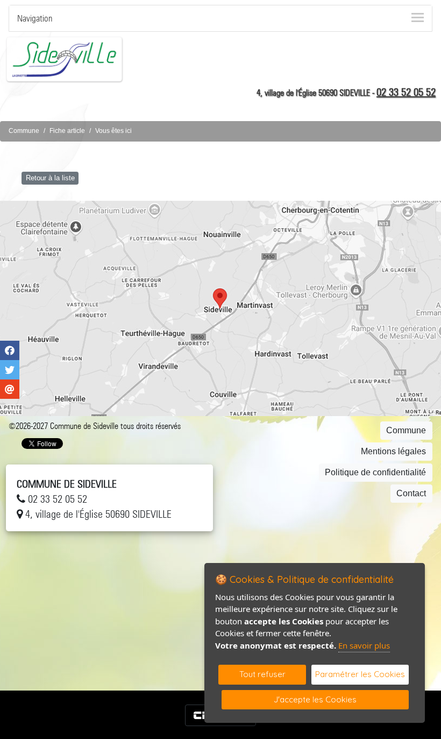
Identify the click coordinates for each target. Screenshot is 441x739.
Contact (411, 493)
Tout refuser (262, 674)
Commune (24, 131)
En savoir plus (364, 645)
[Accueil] (64, 59)
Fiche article (67, 131)
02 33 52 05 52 (406, 92)
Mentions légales (393, 451)
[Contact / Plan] (220, 308)
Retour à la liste (50, 178)
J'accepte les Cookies (315, 699)
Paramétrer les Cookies (360, 674)
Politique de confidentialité (375, 472)
